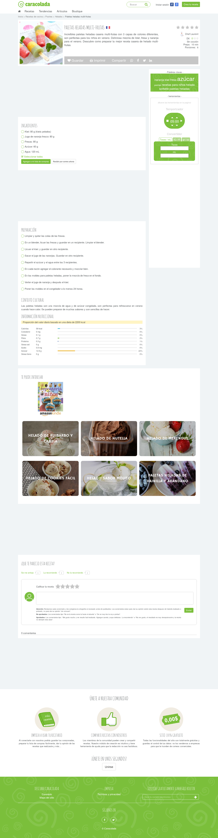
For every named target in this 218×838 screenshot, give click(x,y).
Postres (49, 16)
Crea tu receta (191, 4)
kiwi (167, 80)
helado (190, 85)
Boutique (77, 11)
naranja (159, 80)
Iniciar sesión (162, 4)
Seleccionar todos (33, 156)
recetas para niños (173, 85)
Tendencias (45, 11)
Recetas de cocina (34, 16)
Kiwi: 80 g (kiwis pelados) (38, 131)
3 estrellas (67, 586)
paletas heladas (179, 89)
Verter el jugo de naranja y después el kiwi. (47, 282)
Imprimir (99, 60)
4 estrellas (62, 586)
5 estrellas (57, 586)
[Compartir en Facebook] (138, 60)
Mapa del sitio (47, 797)
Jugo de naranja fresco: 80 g (39, 136)
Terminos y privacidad (109, 794)
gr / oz (186, 139)
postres (157, 85)
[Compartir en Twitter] (144, 60)
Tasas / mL (165, 139)
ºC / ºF (177, 139)
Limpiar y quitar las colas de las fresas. (45, 235)
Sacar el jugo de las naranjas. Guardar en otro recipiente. (54, 255)
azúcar (185, 78)
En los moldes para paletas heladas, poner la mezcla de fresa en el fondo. (63, 275)
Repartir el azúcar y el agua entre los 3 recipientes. (51, 262)
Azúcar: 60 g (31, 146)
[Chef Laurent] (182, 35)
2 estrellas (72, 586)
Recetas (29, 11)
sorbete (164, 89)
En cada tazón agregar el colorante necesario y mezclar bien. (56, 268)
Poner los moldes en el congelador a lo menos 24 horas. (54, 288)
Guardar (77, 60)
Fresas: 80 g (31, 141)
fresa (173, 80)
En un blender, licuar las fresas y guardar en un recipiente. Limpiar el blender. (64, 242)
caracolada (37, 4)
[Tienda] (50, 398)
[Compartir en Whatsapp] (131, 60)
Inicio (21, 16)
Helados (59, 16)
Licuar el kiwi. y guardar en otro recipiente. (46, 249)
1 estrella (77, 586)
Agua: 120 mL (32, 151)
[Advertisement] (174, 215)
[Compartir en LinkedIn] (150, 60)
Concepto (47, 794)
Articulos (62, 11)
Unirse (109, 767)
